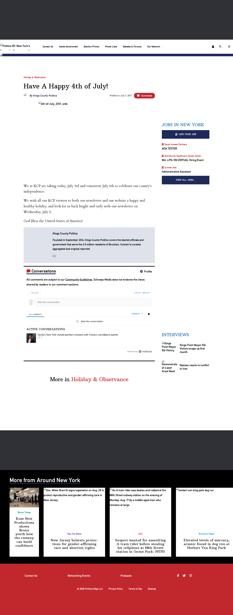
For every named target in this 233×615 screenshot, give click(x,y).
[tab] (35, 314)
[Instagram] (191, 575)
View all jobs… (185, 180)
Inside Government (68, 46)
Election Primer (91, 46)
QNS (140, 533)
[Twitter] (185, 575)
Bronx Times (24, 512)
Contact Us (48, 46)
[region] (89, 321)
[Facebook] (178, 575)
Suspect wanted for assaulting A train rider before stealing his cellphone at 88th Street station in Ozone (140, 546)
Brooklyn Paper (206, 533)
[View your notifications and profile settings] (213, 47)
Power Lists (111, 46)
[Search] (220, 47)
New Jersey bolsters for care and (74, 544)
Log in (137, 293)
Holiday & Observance (35, 77)
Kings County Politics (45, 95)
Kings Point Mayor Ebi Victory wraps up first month (193, 348)
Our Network (153, 46)
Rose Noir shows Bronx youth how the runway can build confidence (24, 532)
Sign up (145, 293)
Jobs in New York (183, 124)
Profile (148, 271)
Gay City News (74, 533)
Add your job (187, 134)
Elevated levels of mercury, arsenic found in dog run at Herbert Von (207, 544)
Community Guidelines (78, 279)
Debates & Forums (132, 46)
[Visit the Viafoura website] (145, 351)
